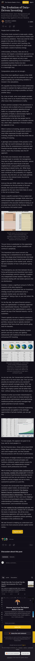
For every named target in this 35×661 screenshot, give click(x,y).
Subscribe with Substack (18, 633)
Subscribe (17, 627)
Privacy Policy (17, 640)
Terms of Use (25, 637)
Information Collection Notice (20, 638)
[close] (30, 600)
